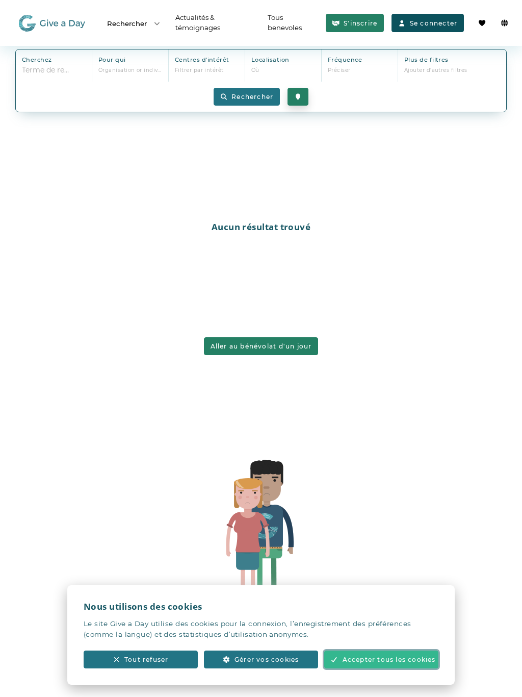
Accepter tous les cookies (389, 659)
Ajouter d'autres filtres (435, 70)
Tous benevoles (285, 22)
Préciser (339, 70)
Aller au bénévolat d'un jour (261, 346)
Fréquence (345, 59)
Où (255, 70)
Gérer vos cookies (266, 659)
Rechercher (127, 23)
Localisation (270, 59)
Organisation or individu (132, 70)
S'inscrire (360, 23)
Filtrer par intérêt (199, 70)
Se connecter (433, 23)
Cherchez (37, 59)
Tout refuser (146, 659)
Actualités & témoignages (197, 22)
